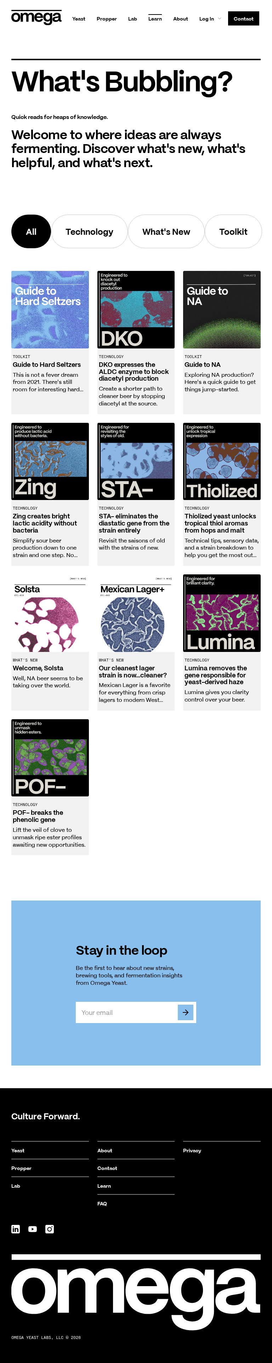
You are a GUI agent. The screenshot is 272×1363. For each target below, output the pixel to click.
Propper (107, 18)
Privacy (192, 1150)
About (180, 18)
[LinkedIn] (15, 1229)
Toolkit (233, 231)
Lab (132, 18)
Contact (244, 18)
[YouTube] (32, 1229)
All (31, 231)
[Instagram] (49, 1229)
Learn (155, 18)
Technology (89, 231)
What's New (166, 231)
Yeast (78, 18)
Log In (206, 18)
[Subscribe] (185, 1012)
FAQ (102, 1203)
